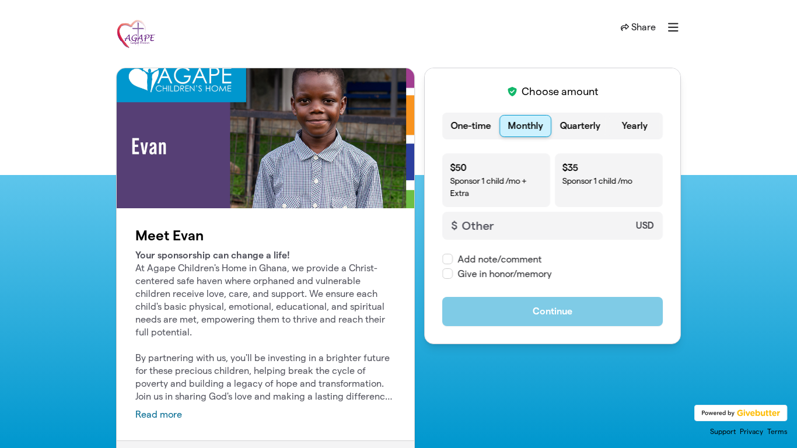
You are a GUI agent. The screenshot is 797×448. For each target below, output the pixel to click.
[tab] (471, 126)
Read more (158, 414)
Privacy (751, 431)
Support (723, 431)
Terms (777, 431)
